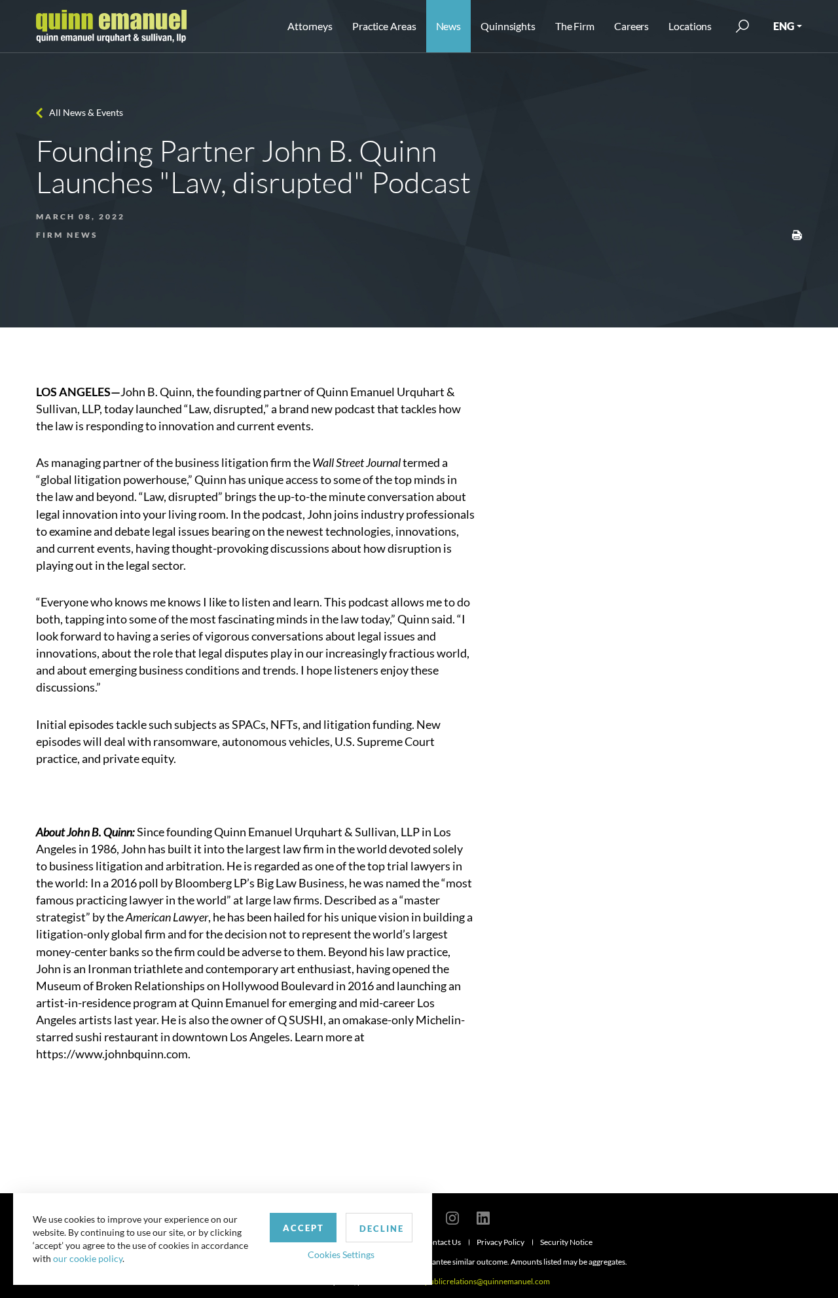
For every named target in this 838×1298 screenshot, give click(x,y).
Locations (690, 26)
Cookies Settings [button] (341, 1254)
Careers (631, 26)
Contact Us (442, 1242)
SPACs (249, 724)
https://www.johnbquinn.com (112, 1054)
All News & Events (86, 112)
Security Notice (566, 1242)
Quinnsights (508, 26)
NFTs (284, 724)
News (449, 26)
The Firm (574, 26)
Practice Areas (384, 26)
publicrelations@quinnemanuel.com (487, 1281)
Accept (303, 1228)
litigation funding (367, 724)
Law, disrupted (226, 408)
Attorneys (310, 26)
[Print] (797, 234)
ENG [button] (783, 26)
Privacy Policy (500, 1242)
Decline (381, 1228)
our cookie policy (87, 1258)
